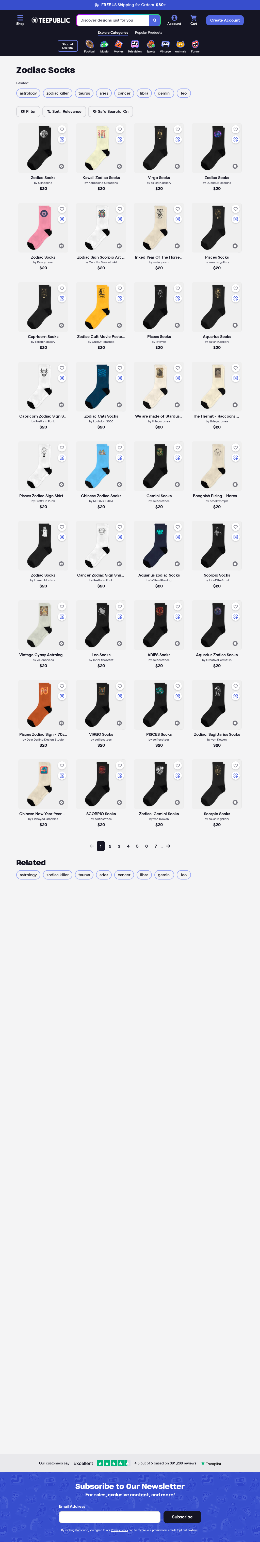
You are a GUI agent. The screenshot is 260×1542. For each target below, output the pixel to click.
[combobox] (113, 20)
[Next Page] (168, 846)
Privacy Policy (119, 1530)
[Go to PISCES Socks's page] (159, 705)
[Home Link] (50, 20)
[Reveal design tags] (61, 166)
